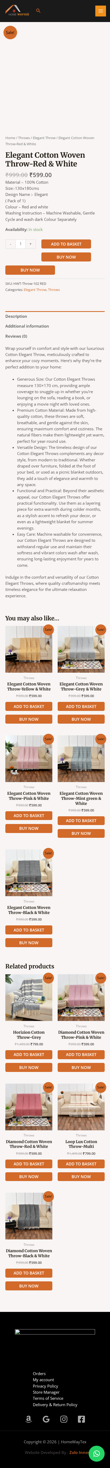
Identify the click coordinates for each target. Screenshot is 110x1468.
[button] (38, 10)
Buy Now (66, 257)
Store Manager (46, 1392)
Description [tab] (16, 316)
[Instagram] (64, 1419)
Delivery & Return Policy (55, 1404)
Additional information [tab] (27, 326)
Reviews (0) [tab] (16, 336)
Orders (39, 1373)
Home (10, 137)
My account (43, 1379)
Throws (24, 137)
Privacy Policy (45, 1386)
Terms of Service (48, 1398)
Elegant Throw (44, 137)
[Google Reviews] (46, 1419)
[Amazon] (28, 1419)
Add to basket (66, 244)
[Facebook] (81, 1419)
